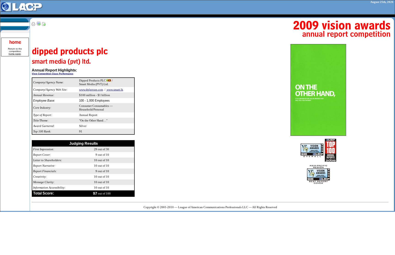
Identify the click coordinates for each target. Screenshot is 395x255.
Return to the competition (15, 51)
